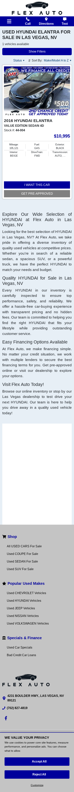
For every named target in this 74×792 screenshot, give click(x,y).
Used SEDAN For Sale (22, 561)
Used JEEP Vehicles (21, 608)
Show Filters (37, 51)
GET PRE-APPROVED (37, 193)
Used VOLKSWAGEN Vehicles (28, 623)
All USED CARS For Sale (24, 546)
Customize (37, 785)
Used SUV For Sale (20, 569)
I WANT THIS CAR (37, 184)
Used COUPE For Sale (22, 553)
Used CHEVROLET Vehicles (26, 593)
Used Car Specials (19, 647)
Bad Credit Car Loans (21, 655)
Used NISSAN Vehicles (23, 616)
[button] (19, 60)
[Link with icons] (6, 718)
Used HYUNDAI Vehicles (24, 600)
